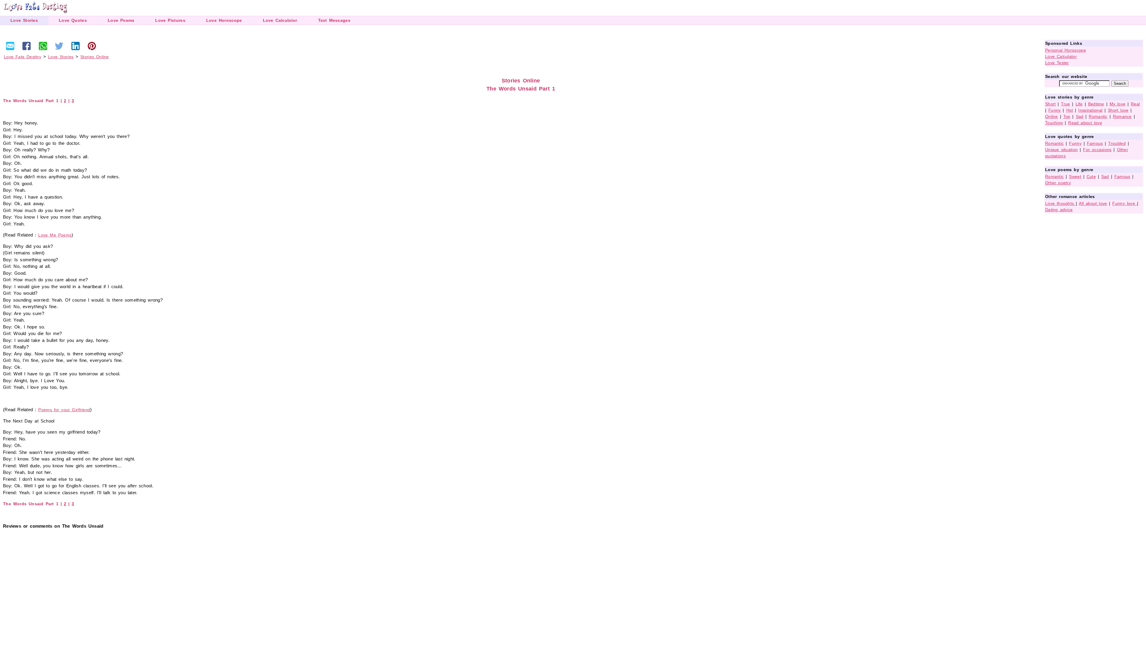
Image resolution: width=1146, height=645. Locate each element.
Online (1051, 116)
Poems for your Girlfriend (64, 409)
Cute (1091, 176)
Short (1050, 104)
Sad (1080, 116)
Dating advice (1059, 209)
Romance (1122, 116)
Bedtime (1096, 104)
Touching (1054, 122)
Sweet (1075, 176)
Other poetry (1058, 182)
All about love (1093, 203)
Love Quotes (73, 20)
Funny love (1124, 203)
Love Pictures (170, 20)
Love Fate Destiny (22, 56)
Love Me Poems (55, 235)
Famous (1095, 143)
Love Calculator (280, 20)
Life (1079, 104)
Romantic (1098, 116)
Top (1066, 116)
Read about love (1085, 122)
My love (1118, 104)
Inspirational (1090, 110)
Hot (1069, 110)
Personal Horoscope (1065, 50)
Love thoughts (1060, 203)
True (1065, 104)
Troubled (1116, 143)
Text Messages (334, 20)
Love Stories (24, 20)
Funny (1054, 110)
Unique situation (1061, 149)
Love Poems (121, 20)
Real (1135, 104)
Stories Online (94, 56)
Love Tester (1057, 62)
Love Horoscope (224, 20)
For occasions (1097, 149)
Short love (1118, 110)
